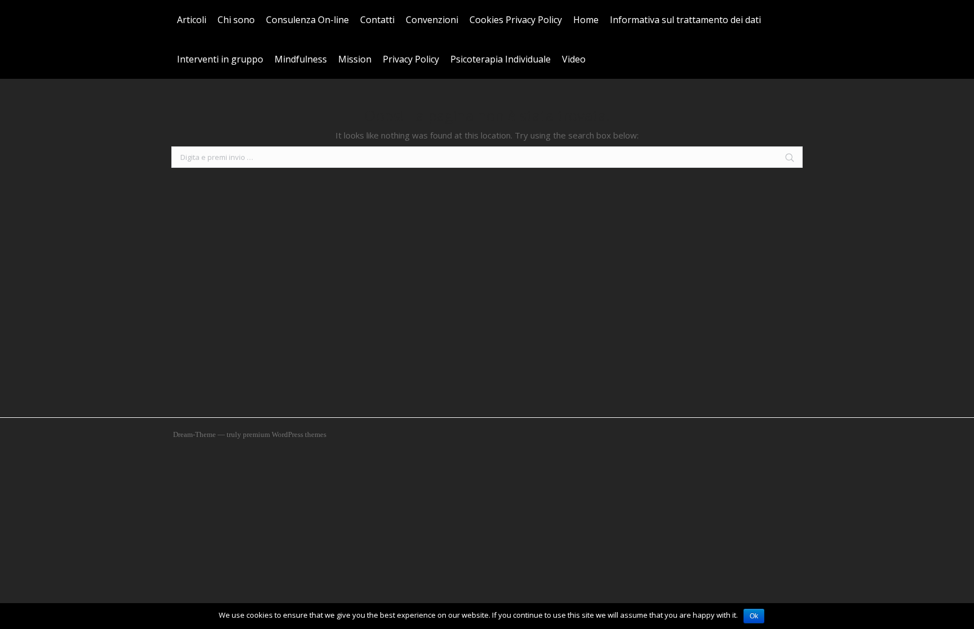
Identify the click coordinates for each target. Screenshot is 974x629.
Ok (754, 616)
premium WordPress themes (284, 434)
